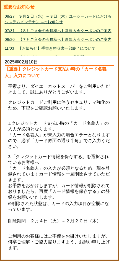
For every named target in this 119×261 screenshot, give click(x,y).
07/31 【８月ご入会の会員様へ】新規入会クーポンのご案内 (58, 30)
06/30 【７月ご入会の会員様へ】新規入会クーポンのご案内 (58, 39)
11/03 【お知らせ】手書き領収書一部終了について (50, 48)
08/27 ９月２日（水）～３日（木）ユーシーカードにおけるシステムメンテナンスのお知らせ (58, 19)
